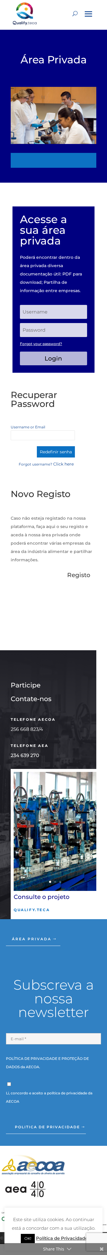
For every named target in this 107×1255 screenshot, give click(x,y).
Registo (78, 575)
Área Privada (31, 939)
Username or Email (28, 427)
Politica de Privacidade (47, 1127)
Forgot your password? (41, 343)
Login (53, 358)
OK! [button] (27, 1238)
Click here (63, 464)
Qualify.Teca (32, 910)
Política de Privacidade (62, 1238)
